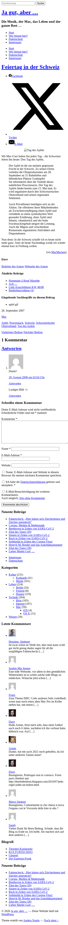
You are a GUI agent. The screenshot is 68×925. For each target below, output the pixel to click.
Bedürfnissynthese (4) (21, 290)
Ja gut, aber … (19, 12)
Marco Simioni (17, 801)
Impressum (15, 42)
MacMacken (58, 252)
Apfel (4, 322)
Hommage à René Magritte (24, 280)
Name (6, 448)
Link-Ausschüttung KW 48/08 (26, 287)
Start (11, 32)
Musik (19, 581)
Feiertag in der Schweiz (30, 67)
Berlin (19, 587)
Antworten (11, 348)
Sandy (12, 825)
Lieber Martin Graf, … (22, 551)
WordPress (7, 914)
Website (6, 465)
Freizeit (20, 590)
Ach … (13, 283)
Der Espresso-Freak (20, 858)
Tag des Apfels (26, 326)
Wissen (13, 616)
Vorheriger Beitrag (12, 332)
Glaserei (13, 855)
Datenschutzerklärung (33, 481)
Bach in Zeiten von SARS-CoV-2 (28, 538)
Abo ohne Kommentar (32, 498)
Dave (12, 721)
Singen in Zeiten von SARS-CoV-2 (29, 535)
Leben (12, 584)
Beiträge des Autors (12, 266)
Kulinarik (21, 577)
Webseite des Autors (36, 266)
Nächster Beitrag (33, 332)
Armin (12, 748)
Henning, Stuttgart (19, 641)
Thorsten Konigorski (20, 848)
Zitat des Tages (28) (20, 548)
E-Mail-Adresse (11, 455)
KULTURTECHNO (21, 852)
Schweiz (30, 322)
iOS (25, 610)
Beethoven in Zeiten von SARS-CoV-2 (31, 528)
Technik (13, 597)
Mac (4, 316)
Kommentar (9, 418)
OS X (26, 613)
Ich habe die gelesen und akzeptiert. (30, 483)
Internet (20, 603)
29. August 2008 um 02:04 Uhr (27, 377)
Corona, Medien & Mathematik (27, 525)
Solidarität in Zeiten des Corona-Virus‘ (31, 541)
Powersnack (16, 322)
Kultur (12, 574)
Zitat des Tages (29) (20, 531)
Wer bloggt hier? (18, 35)
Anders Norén (31, 920)
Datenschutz (16, 39)
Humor (20, 594)
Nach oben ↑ (51, 920)
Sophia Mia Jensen (19, 668)
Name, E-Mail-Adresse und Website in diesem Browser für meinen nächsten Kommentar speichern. (31, 474)
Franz (12, 695)
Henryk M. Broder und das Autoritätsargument (35, 544)
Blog (19, 600)
